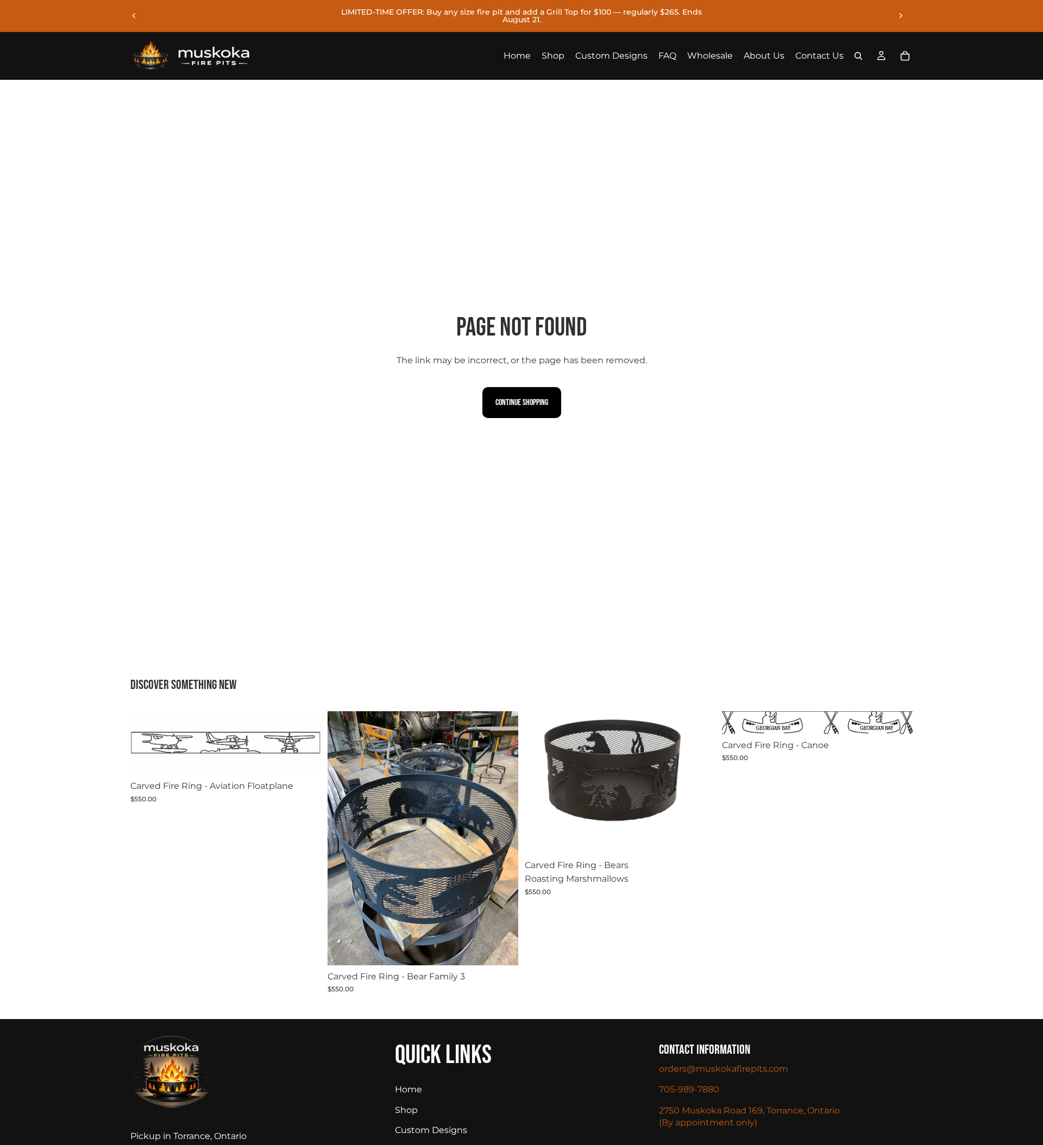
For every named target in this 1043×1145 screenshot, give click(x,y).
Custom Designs (431, 1130)
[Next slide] (901, 16)
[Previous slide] (134, 16)
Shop (406, 1110)
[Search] (858, 56)
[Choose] (304, 758)
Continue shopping (521, 402)
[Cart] (905, 56)
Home (408, 1090)
